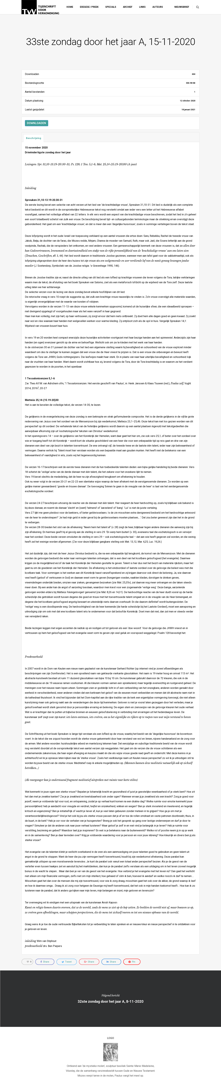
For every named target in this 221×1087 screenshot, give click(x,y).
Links (142, 7)
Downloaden (36, 123)
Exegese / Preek (89, 7)
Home (69, 7)
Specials (110, 7)
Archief (127, 7)
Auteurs (157, 7)
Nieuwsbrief (181, 7)
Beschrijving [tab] (33, 138)
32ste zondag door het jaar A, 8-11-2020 (110, 998)
